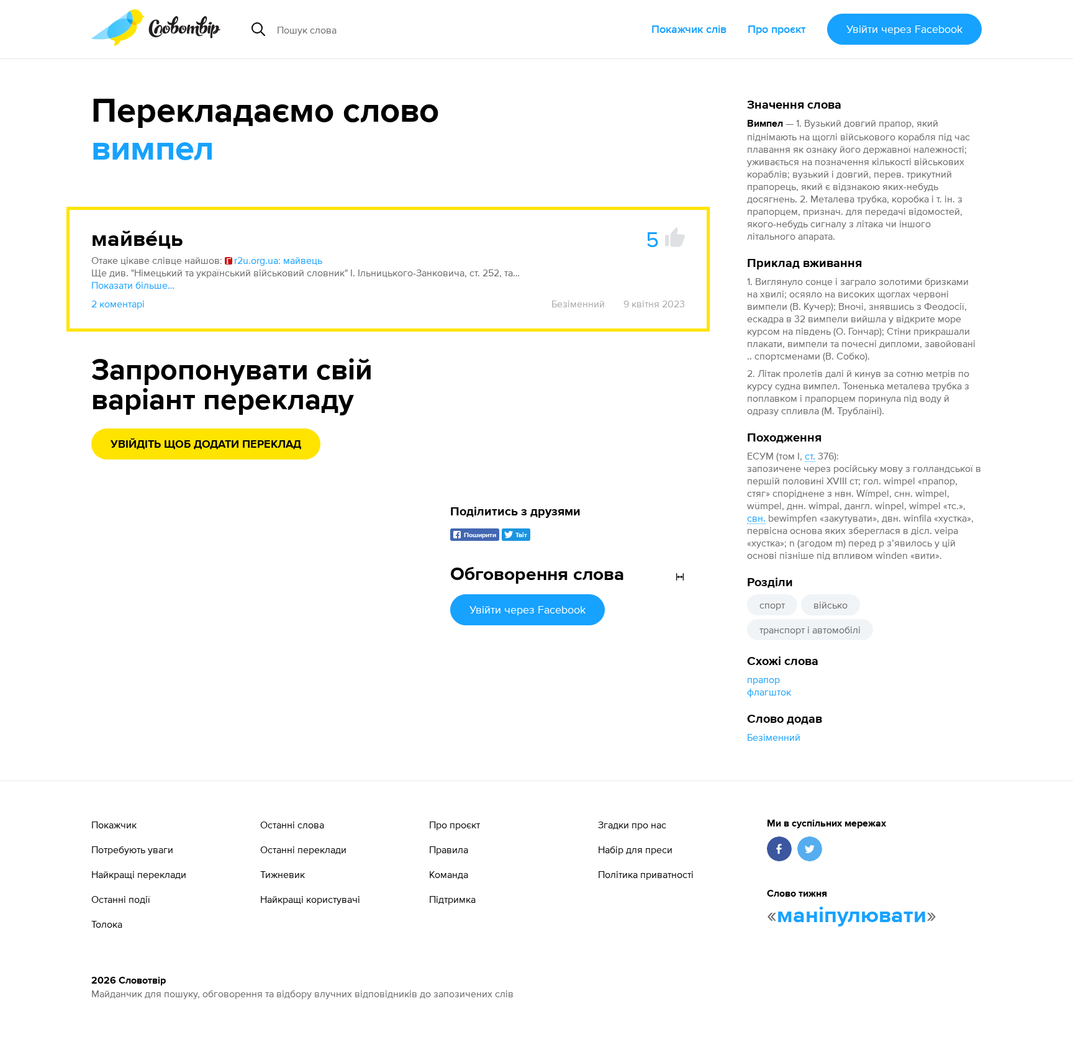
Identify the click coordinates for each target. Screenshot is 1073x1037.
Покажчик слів (689, 28)
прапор (763, 679)
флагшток (769, 691)
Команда (448, 874)
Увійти (904, 28)
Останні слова (292, 824)
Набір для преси (635, 849)
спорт (772, 604)
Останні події (120, 899)
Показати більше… (132, 285)
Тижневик (282, 874)
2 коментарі (118, 303)
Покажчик (114, 824)
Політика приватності (646, 874)
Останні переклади (303, 849)
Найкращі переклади (138, 874)
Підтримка (452, 899)
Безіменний (773, 737)
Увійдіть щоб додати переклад (206, 444)
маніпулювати (851, 916)
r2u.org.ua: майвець (278, 260)
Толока (106, 924)
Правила (448, 849)
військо (830, 604)
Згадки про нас (632, 824)
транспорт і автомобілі (810, 629)
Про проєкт (777, 28)
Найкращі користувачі (310, 899)
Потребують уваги (132, 849)
